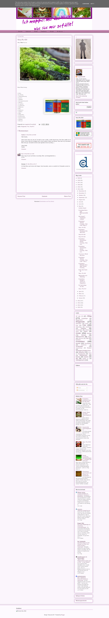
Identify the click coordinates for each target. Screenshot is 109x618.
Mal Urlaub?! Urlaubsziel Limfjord (82, 218)
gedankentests (81, 576)
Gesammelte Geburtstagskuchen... (86, 428)
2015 (79, 187)
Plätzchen (80, 338)
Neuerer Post (21, 196)
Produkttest (80, 341)
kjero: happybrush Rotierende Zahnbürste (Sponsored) (82, 579)
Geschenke (88, 327)
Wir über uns (60, 31)
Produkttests (44, 31)
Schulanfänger (79, 348)
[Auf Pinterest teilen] (48, 124)
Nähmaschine (80, 336)
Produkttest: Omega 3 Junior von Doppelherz (82, 281)
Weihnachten (83, 355)
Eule (77, 325)
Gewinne (83, 328)
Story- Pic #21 (82, 227)
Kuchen (83, 335)
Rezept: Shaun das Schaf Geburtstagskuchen (86, 414)
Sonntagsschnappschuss (83, 350)
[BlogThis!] (44, 124)
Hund (77, 331)
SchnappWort (88, 343)
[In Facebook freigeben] (47, 124)
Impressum (28, 31)
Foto (28, 126)
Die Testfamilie (81, 541)
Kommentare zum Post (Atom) (47, 201)
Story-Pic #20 (82, 234)
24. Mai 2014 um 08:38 (30, 134)
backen (78, 357)
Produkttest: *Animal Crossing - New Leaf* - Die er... (83, 259)
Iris (22, 153)
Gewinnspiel (79, 330)
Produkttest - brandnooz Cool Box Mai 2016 (86, 400)
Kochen (89, 333)
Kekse (85, 331)
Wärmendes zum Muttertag (83, 276)
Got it (92, 3)
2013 (79, 300)
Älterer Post (67, 196)
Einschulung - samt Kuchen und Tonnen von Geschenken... (86, 473)
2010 (79, 307)
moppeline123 (81, 76)
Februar (81, 295)
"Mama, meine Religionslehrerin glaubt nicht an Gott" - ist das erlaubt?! (84, 561)
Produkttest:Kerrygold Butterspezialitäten (83, 212)
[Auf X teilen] (45, 124)
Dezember (82, 191)
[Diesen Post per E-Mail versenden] (42, 124)
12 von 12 (79, 316)
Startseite (20, 31)
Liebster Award (82, 208)
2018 (79, 180)
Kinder (78, 333)
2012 (79, 303)
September (82, 197)
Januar (81, 298)
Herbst (87, 330)
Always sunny (81, 492)
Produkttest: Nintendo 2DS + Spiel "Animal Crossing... (83, 265)
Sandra (23, 134)
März (80, 293)
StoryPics (32, 126)
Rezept (78, 343)
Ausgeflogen (85, 318)
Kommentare (81, 390)
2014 (79, 189)
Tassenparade (81, 353)
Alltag (89, 316)
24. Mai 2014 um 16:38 (28, 153)
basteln (86, 357)
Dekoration (78, 323)
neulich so (85, 358)
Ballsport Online (80, 595)
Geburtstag (78, 327)
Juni (80, 204)
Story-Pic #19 (82, 236)
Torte (90, 353)
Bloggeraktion (79, 320)
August (81, 199)
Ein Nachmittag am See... (82, 286)
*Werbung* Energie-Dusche (83, 510)
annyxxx (79, 509)
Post (87, 338)
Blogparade (23, 126)
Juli (80, 201)
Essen (86, 323)
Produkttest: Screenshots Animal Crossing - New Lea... (83, 241)
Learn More (85, 3)
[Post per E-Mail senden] (39, 124)
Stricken (89, 352)
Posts (79, 387)
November (82, 193)
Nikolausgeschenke (81, 600)
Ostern (89, 336)
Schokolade (79, 346)
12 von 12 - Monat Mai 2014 (83, 254)
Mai (80, 206)
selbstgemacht (80, 360)
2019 (79, 178)
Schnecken (83, 345)
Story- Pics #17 (82, 288)
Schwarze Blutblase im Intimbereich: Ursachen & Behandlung (83, 495)
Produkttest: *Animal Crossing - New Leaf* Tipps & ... (83, 223)
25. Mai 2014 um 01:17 (31, 164)
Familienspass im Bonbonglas (82, 557)
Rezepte (52, 31)
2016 (79, 184)
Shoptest (89, 348)
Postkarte (78, 339)
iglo (77, 358)
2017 (79, 182)
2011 (79, 305)
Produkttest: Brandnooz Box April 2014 (83, 231)
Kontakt (36, 31)
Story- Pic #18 (82, 273)
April (80, 291)
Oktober (81, 195)
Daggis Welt (80, 523)
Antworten (23, 149)
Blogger (63, 614)
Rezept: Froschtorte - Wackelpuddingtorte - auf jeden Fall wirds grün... (86, 458)
